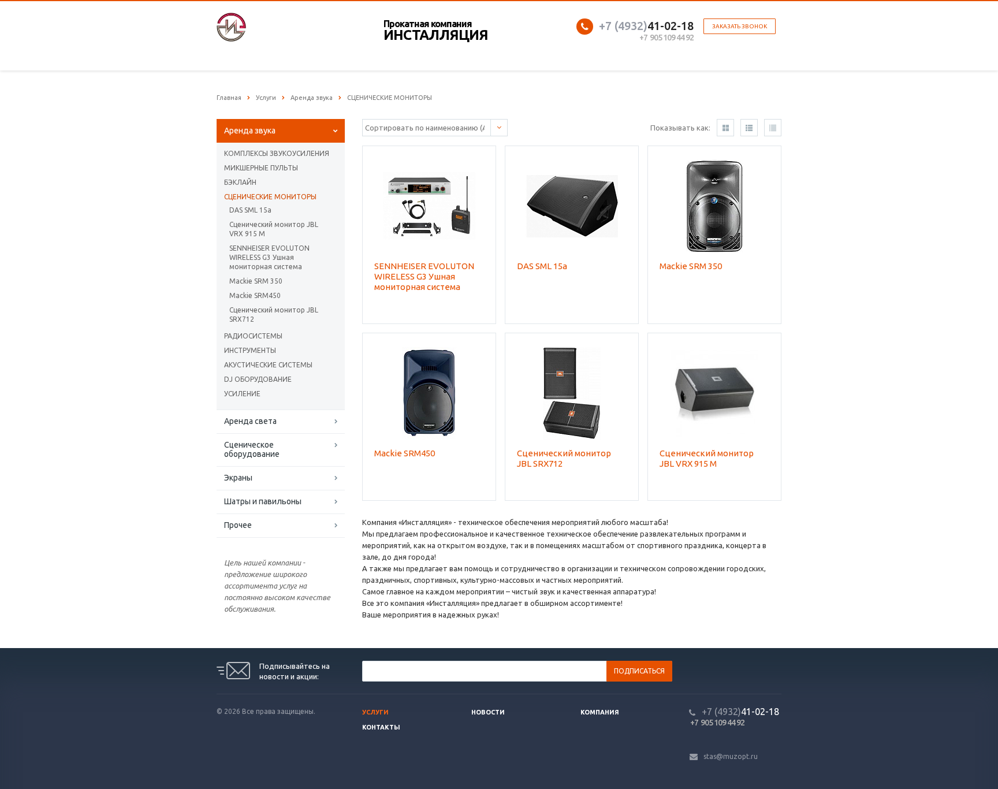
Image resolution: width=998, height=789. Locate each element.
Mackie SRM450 (255, 295)
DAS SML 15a (250, 210)
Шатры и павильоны (262, 501)
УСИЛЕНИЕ (242, 393)
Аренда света (250, 421)
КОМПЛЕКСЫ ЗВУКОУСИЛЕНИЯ (276, 153)
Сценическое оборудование (252, 449)
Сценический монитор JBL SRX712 (273, 314)
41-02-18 (646, 25)
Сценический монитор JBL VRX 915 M (273, 229)
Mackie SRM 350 (255, 281)
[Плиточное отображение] (725, 127)
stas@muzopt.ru (730, 756)
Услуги (375, 712)
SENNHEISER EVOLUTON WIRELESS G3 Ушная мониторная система (269, 257)
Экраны (238, 477)
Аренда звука (249, 130)
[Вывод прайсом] (772, 127)
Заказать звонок (739, 26)
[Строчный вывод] (749, 127)
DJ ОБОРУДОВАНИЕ (258, 379)
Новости (488, 712)
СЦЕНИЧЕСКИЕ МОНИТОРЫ (270, 196)
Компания (599, 712)
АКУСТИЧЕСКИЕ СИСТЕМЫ (268, 365)
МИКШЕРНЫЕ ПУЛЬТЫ (261, 168)
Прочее (238, 525)
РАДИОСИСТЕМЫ (253, 336)
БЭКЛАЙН (240, 182)
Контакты (381, 727)
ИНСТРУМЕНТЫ (250, 350)
